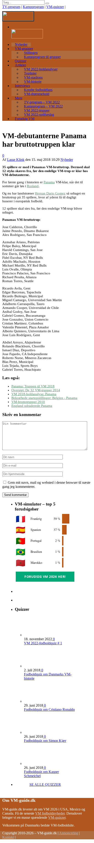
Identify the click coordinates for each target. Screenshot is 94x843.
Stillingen (31, 53)
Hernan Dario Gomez (50, 193)
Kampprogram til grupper (42, 57)
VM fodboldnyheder (50, 813)
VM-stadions (33, 77)
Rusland (33, 186)
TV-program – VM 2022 (42, 102)
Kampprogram (33, 7)
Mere (18, 98)
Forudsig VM (24, 119)
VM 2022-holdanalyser (40, 69)
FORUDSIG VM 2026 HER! (45, 576)
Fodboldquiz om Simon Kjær (45, 741)
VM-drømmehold (36, 94)
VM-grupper (24, 49)
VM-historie (33, 82)
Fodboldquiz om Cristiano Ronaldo (49, 709)
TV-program (11, 7)
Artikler (20, 65)
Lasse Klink (15, 160)
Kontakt (8, 837)
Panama (49, 182)
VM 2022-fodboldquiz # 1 (43, 643)
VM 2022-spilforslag (39, 114)
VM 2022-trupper (37, 110)
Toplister (30, 73)
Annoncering (68, 833)
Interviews (22, 86)
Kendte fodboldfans (38, 90)
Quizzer (20, 61)
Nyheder (21, 44)
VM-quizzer (55, 7)
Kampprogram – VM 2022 (43, 106)
